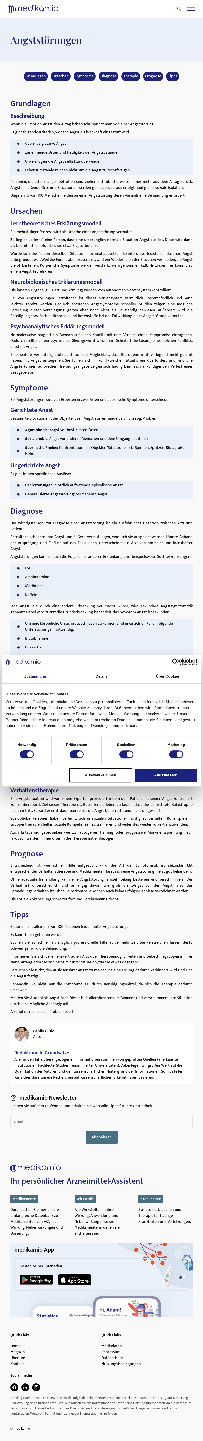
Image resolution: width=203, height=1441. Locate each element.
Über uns (18, 1358)
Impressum (111, 1352)
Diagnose (108, 76)
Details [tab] (102, 676)
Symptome (85, 76)
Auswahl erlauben (100, 775)
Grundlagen (36, 76)
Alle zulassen (165, 775)
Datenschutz (112, 1358)
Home (15, 1346)
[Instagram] (36, 1387)
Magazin (17, 1352)
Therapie (130, 76)
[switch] (77, 754)
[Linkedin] (25, 1387)
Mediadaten (112, 1346)
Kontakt (17, 1364)
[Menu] (191, 8)
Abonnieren (102, 1137)
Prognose (153, 76)
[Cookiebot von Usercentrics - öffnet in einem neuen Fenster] (175, 662)
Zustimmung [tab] (35, 676)
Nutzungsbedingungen (121, 1364)
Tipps (172, 76)
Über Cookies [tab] (168, 676)
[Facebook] (14, 1387)
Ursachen (61, 76)
